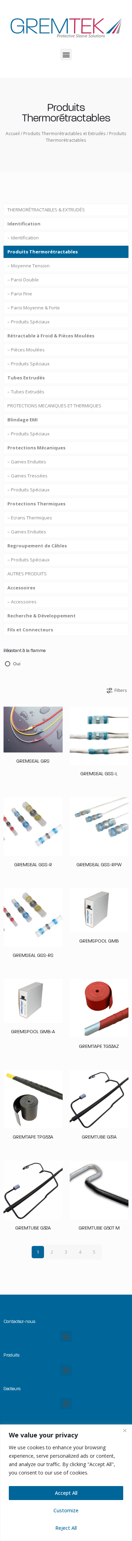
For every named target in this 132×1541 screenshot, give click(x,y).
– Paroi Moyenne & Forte (33, 307)
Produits (11, 1355)
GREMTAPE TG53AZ (99, 1046)
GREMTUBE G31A (99, 1137)
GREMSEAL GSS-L (99, 773)
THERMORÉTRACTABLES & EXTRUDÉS (46, 209)
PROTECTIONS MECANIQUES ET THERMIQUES (54, 405)
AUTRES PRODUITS (27, 573)
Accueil (13, 133)
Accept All (66, 1493)
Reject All (66, 1528)
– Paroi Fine (19, 293)
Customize (66, 1510)
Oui (16, 663)
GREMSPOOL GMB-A (33, 1031)
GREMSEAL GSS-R (33, 864)
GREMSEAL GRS (33, 761)
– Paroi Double (23, 279)
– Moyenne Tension (28, 265)
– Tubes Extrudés (25, 391)
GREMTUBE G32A (33, 1228)
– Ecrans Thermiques (29, 517)
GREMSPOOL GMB (99, 941)
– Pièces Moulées (26, 349)
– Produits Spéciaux (28, 321)
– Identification (23, 237)
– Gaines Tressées (27, 475)
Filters (120, 690)
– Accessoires (22, 601)
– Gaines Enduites (26, 461)
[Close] (124, 1430)
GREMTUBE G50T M (99, 1228)
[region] (66, 1482)
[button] (66, 54)
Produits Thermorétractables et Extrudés (64, 133)
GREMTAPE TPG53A (33, 1137)
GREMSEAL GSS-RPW (98, 864)
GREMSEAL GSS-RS (33, 955)
